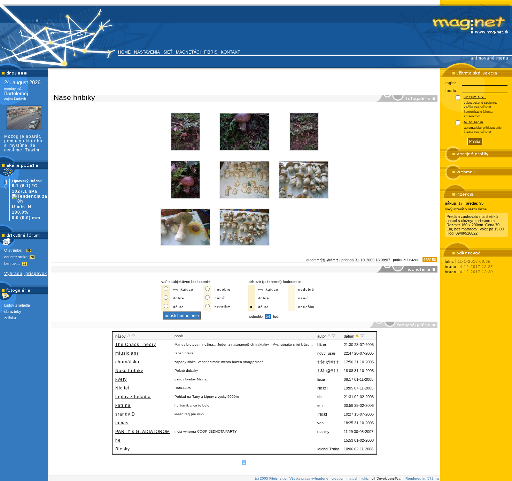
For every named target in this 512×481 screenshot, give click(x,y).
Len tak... (15, 263)
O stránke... (17, 250)
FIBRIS (210, 52)
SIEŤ (167, 52)
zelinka (10, 318)
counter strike (19, 257)
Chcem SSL (475, 97)
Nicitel (122, 388)
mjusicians (127, 353)
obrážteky (12, 311)
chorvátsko (127, 362)
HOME (124, 52)
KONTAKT (230, 52)
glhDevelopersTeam (387, 478)
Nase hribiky (129, 370)
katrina (123, 405)
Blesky (122, 449)
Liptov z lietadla (17, 305)
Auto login (473, 122)
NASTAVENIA (147, 52)
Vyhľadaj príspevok (25, 273)
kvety (121, 379)
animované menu (490, 58)
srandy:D (125, 414)
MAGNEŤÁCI (188, 52)
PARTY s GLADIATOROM (142, 431)
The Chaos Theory (135, 344)
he (118, 440)
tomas (122, 422)
